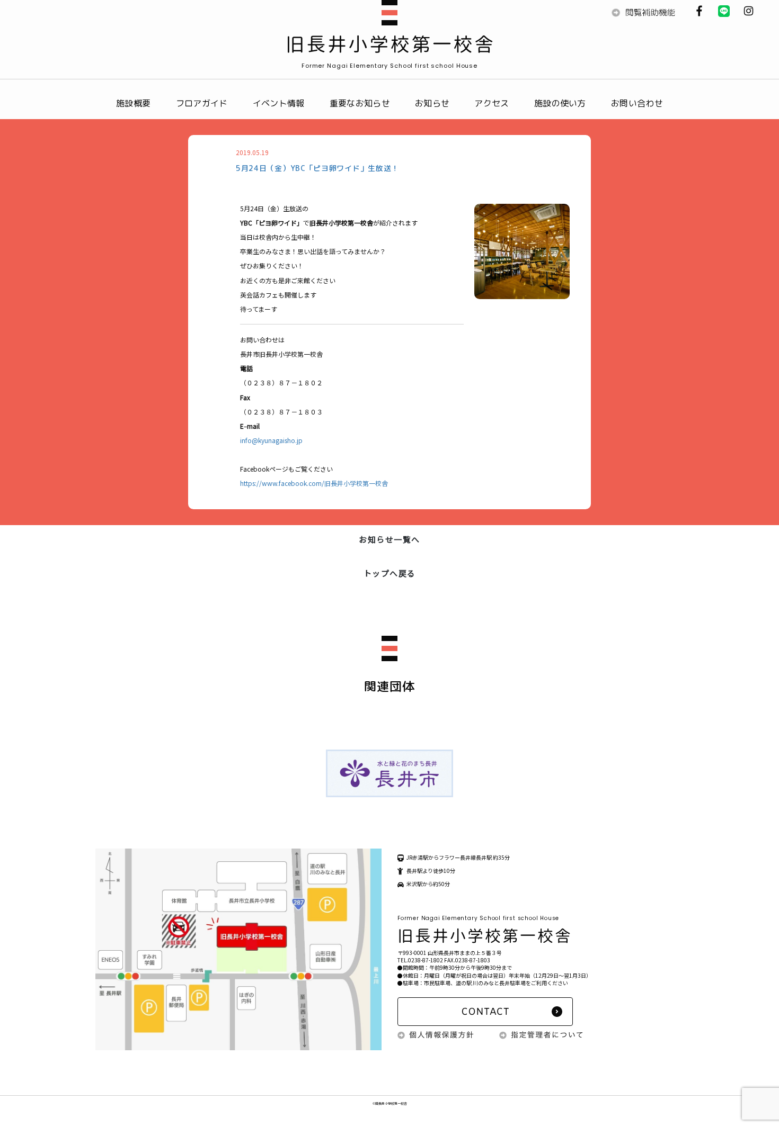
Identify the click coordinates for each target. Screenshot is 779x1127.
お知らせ (432, 103)
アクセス (491, 103)
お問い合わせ (637, 103)
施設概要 (133, 103)
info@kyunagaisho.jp (271, 440)
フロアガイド (202, 103)
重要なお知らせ (360, 103)
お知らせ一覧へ (389, 539)
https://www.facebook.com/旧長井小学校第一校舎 (314, 483)
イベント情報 (279, 103)
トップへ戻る (390, 573)
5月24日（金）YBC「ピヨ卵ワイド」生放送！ (317, 168)
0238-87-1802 (425, 960)
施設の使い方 (560, 103)
